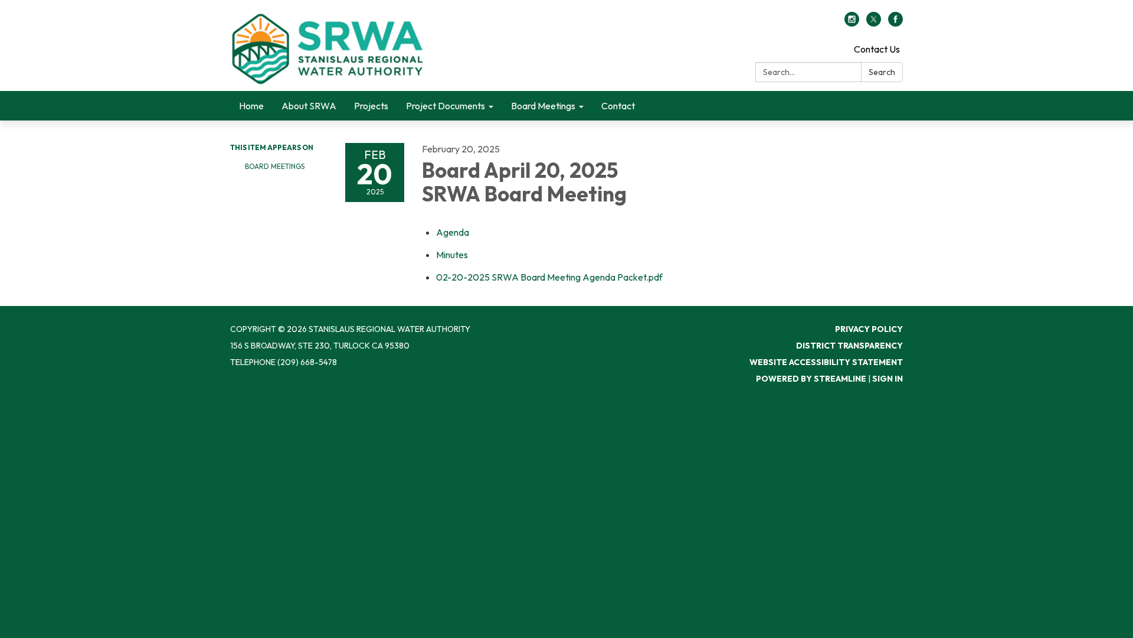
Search (882, 72)
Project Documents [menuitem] (445, 106)
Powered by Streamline (811, 378)
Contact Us (877, 49)
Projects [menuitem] (371, 106)
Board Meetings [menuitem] (543, 106)
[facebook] (895, 23)
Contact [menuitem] (618, 106)
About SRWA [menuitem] (308, 106)
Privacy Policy (869, 329)
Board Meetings (274, 166)
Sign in (887, 378)
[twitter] (873, 23)
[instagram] (851, 23)
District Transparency (849, 345)
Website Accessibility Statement (826, 362)
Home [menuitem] (251, 106)
